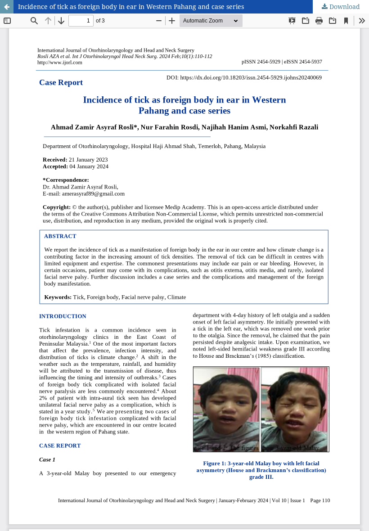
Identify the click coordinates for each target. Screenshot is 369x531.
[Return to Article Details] (7, 7)
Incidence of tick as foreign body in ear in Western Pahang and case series (131, 6)
